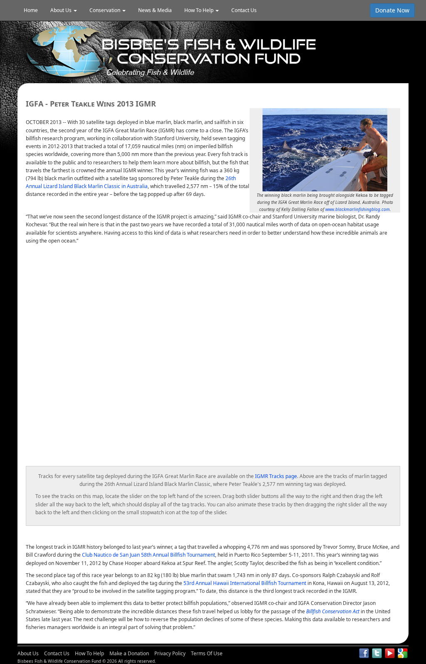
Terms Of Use (207, 653)
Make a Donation (129, 653)
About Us (28, 653)
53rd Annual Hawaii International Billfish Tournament (244, 583)
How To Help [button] (199, 10)
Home (31, 10)
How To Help (89, 653)
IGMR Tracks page (276, 476)
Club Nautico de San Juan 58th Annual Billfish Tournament (148, 554)
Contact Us (244, 10)
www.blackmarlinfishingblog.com (357, 209)
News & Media (155, 10)
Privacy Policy (170, 653)
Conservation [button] (105, 10)
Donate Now (392, 10)
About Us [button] (61, 10)
